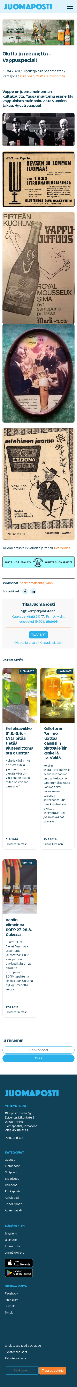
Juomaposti (12, 1166)
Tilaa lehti (11, 1233)
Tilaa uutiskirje (53, 1370)
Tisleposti (11, 1185)
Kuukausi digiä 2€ (25, 616)
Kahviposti (12, 1198)
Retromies (62, 548)
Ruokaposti (12, 1191)
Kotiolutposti (13, 1204)
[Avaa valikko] (70, 7)
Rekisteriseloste (15, 1358)
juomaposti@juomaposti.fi (22, 1126)
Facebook (11, 1293)
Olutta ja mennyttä (50, 76)
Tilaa (39, 1058)
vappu (50, 583)
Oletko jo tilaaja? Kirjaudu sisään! (38, 643)
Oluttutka (11, 1240)
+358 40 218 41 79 (16, 1130)
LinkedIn (10, 1306)
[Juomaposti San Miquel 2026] (38, 32)
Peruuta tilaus (14, 1138)
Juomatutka (13, 1246)
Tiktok (9, 1312)
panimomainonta (32, 583)
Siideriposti (12, 1179)
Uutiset (10, 1159)
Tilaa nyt (38, 634)
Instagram (11, 1300)
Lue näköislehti (14, 1252)
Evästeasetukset (16, 1352)
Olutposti (27, 76)
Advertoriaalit (13, 1210)
